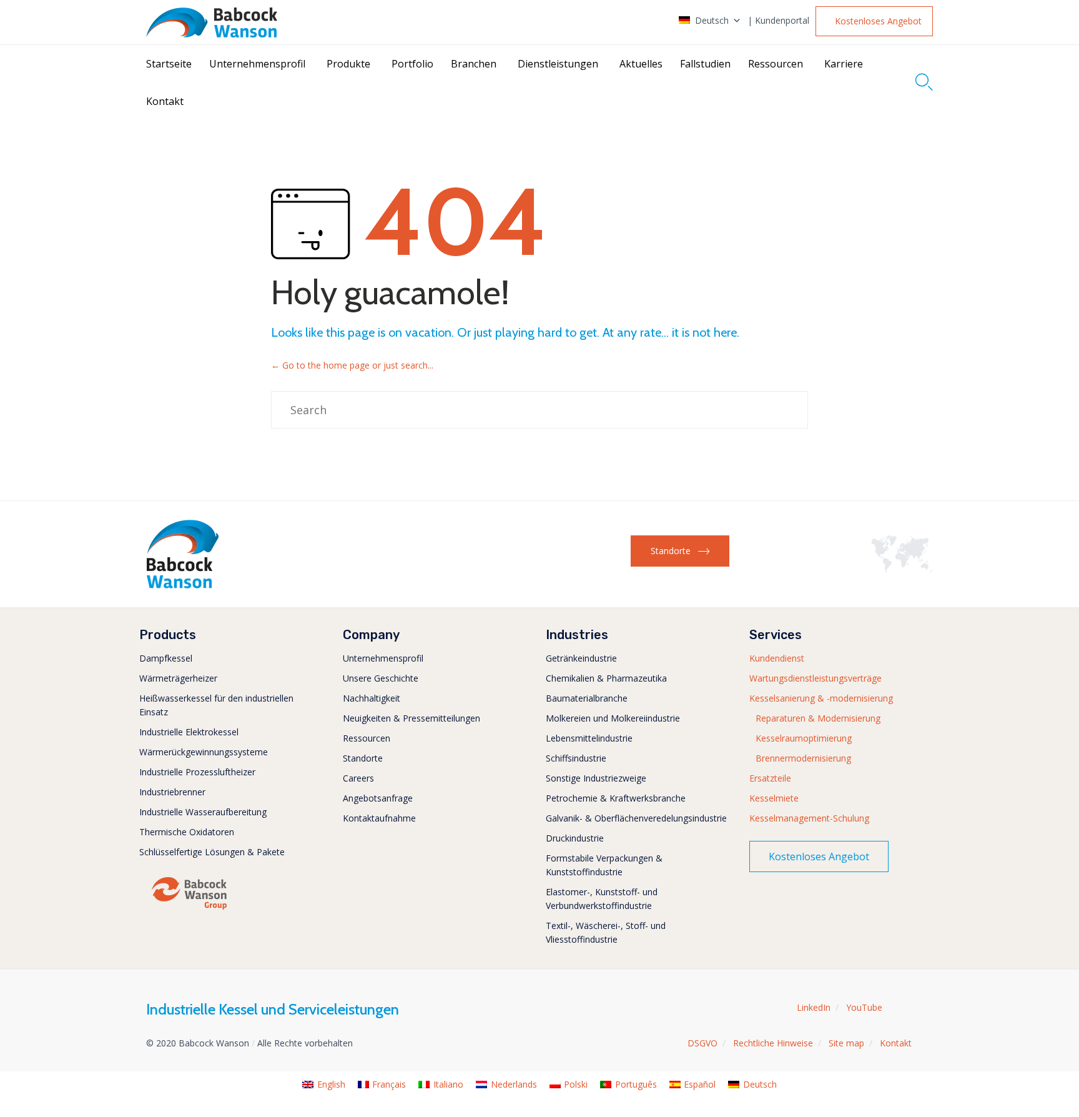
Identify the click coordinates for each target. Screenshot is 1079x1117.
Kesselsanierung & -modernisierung (821, 698)
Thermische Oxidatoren (186, 832)
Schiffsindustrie (576, 758)
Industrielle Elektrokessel (189, 732)
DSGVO (702, 1043)
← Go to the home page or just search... (352, 365)
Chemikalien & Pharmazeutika (606, 678)
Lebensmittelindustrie (589, 738)
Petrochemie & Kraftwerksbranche (616, 798)
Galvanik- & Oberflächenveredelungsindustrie (636, 818)
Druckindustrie (575, 838)
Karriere (843, 64)
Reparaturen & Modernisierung (818, 718)
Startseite (169, 64)
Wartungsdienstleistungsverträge (815, 678)
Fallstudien (705, 64)
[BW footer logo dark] (183, 585)
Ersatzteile (770, 778)
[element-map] (902, 569)
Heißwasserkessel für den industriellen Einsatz (216, 705)
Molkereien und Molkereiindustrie (613, 718)
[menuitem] (324, 1084)
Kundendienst (776, 658)
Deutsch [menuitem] (760, 1084)
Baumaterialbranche (587, 698)
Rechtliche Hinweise (773, 1043)
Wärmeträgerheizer (178, 678)
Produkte (348, 64)
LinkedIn (813, 1007)
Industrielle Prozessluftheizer (197, 772)
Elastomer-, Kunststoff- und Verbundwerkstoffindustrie (602, 898)
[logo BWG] (189, 909)
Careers (358, 778)
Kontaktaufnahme (379, 818)
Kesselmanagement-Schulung (809, 818)
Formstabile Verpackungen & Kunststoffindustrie (604, 865)
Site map (846, 1043)
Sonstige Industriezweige (596, 778)
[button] (874, 21)
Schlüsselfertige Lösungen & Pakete (212, 852)
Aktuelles (641, 64)
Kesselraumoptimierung (804, 738)
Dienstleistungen (558, 64)
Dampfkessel (165, 658)
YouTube (864, 1007)
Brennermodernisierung (803, 758)
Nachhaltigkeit (371, 698)
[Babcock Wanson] (211, 22)
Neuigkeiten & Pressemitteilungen (411, 718)
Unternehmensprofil (257, 64)
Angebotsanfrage (378, 798)
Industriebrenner (172, 792)
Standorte (363, 758)
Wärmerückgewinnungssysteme (203, 752)
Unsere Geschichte (380, 678)
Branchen (473, 64)
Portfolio (412, 64)
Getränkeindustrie (581, 658)
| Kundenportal (778, 20)
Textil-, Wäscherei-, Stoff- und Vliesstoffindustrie (606, 932)
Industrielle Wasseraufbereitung (203, 812)
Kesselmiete (774, 798)
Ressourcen (775, 64)
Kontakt (165, 101)
